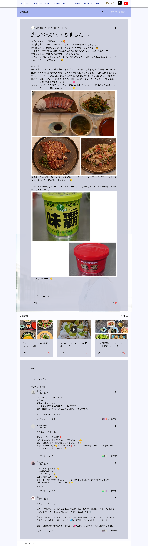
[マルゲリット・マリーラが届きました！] (74, 329)
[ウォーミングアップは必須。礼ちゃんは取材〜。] (36, 329)
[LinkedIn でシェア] (44, 296)
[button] (102, 12)
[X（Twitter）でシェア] (38, 296)
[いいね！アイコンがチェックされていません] (38, 419)
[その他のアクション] (115, 28)
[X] (120, 3)
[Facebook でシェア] (32, 296)
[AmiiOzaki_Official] (126, 3)
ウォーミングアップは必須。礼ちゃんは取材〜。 (36, 345)
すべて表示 (124, 316)
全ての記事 (24, 12)
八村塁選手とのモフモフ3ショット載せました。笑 (111, 345)
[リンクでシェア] (49, 296)
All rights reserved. (35, 544)
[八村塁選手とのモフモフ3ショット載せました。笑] (111, 329)
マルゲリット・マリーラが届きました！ (73, 345)
